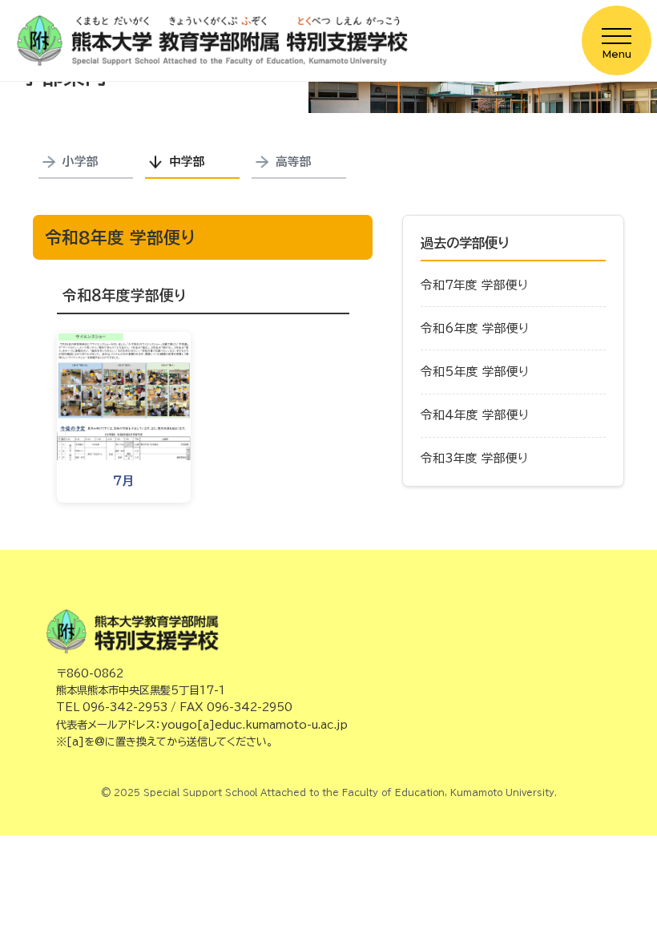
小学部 (80, 162)
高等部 (294, 162)
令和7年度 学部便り (474, 285)
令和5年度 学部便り (475, 372)
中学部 (187, 162)
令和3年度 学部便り (474, 458)
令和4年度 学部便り (475, 415)
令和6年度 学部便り (475, 328)
